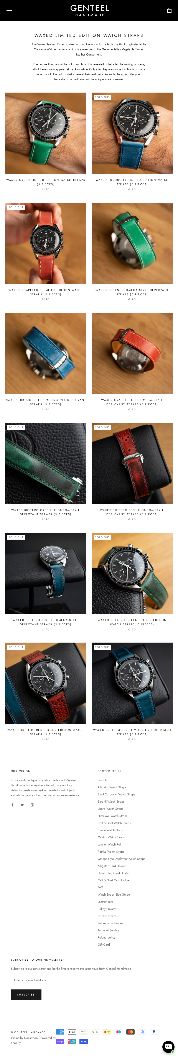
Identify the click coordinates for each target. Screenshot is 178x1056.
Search (102, 780)
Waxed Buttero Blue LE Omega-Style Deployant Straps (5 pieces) (46, 622)
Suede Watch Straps (111, 830)
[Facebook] (12, 804)
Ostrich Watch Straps (111, 837)
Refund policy (106, 937)
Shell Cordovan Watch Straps (116, 794)
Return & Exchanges (110, 923)
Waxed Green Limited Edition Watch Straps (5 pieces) (46, 182)
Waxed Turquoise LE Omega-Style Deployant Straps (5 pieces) (45, 402)
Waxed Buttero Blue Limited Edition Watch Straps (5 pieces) (132, 732)
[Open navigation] (9, 10)
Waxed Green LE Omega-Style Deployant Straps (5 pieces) (132, 292)
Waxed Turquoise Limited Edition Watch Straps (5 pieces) (132, 182)
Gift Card (104, 944)
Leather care (105, 901)
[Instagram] (32, 804)
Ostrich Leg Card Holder (114, 873)
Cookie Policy (107, 916)
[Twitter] (22, 804)
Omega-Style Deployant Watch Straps (121, 859)
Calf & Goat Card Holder (114, 880)
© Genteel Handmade (28, 1032)
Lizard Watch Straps (110, 808)
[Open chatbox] (168, 1047)
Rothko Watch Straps (111, 851)
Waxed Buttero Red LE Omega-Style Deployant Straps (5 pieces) (132, 512)
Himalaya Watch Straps (112, 816)
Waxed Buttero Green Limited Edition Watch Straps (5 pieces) (132, 622)
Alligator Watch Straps (112, 787)
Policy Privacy (107, 909)
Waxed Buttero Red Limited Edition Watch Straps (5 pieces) (45, 732)
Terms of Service (108, 930)
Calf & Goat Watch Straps (114, 823)
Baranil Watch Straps (111, 801)
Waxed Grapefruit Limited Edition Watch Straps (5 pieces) (45, 292)
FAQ (100, 887)
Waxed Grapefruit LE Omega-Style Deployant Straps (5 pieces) (132, 402)
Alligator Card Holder (112, 866)
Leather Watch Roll (109, 844)
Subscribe (26, 995)
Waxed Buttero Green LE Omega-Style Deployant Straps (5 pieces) (45, 512)
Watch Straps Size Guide (114, 894)
